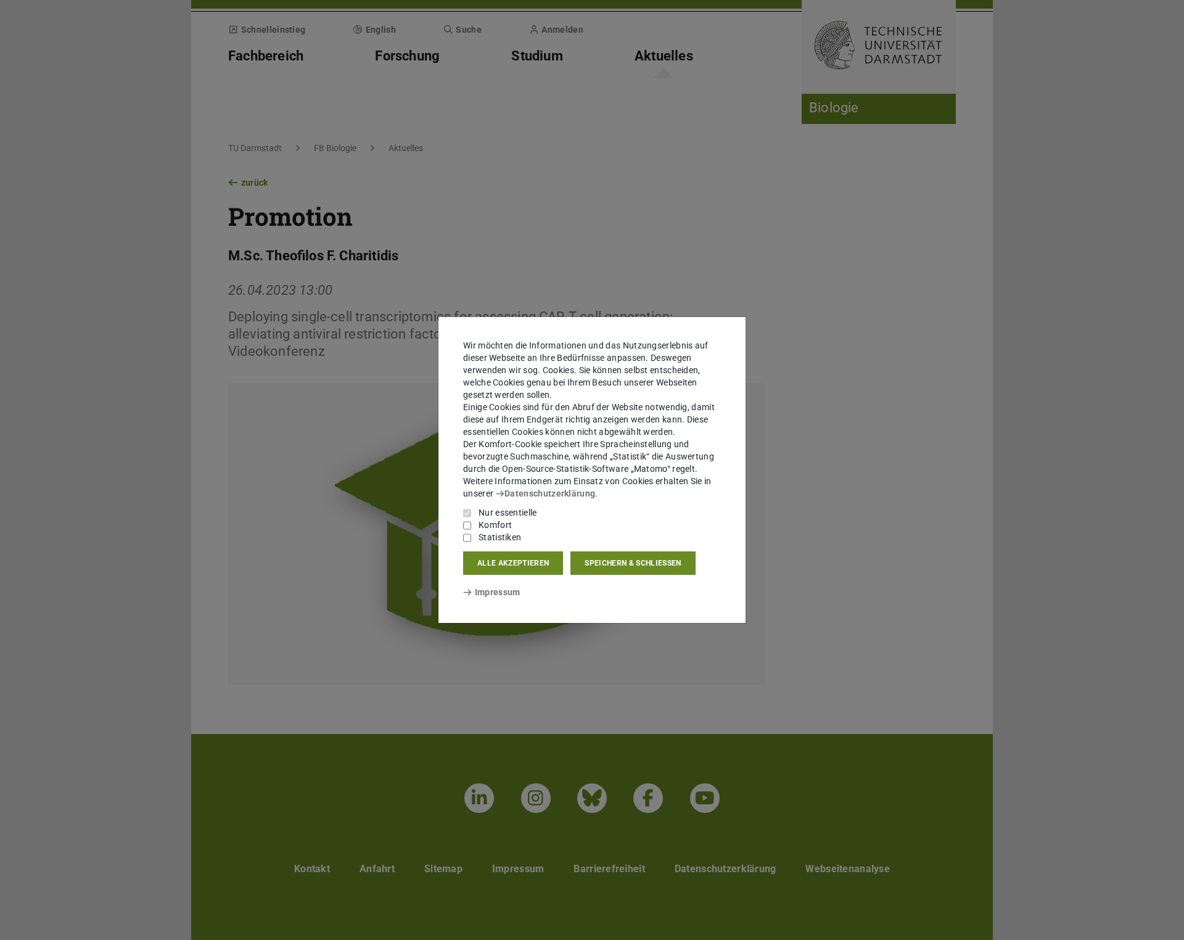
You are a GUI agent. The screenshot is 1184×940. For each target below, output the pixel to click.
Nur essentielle (508, 512)
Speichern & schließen (633, 563)
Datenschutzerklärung (549, 493)
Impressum (497, 592)
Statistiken (500, 537)
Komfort (495, 525)
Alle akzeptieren (513, 563)
